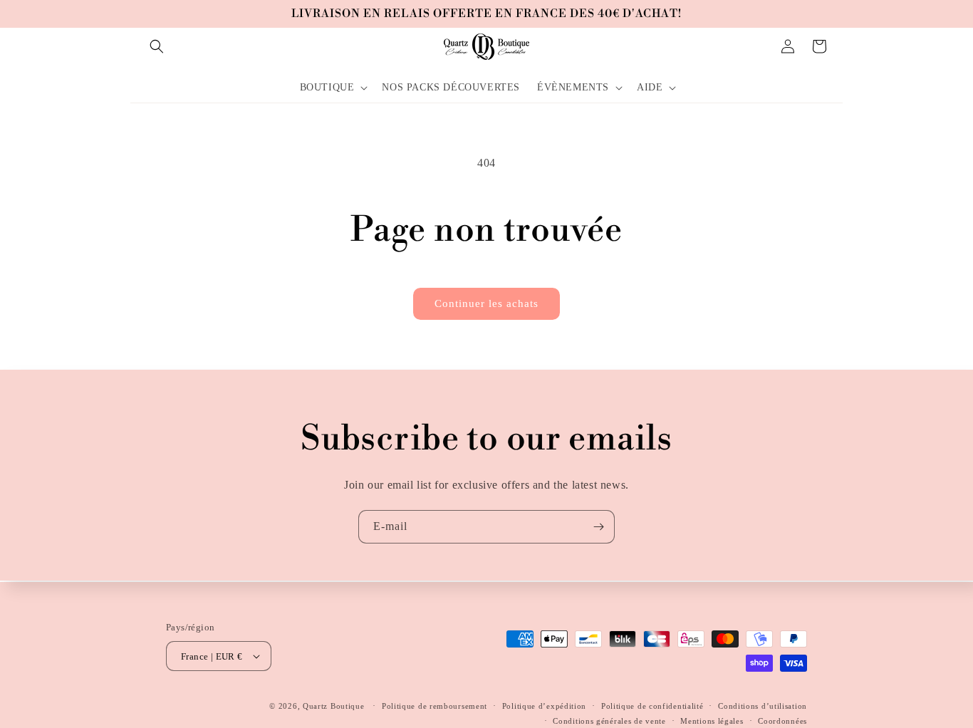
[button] (156, 46)
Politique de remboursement (434, 706)
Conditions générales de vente (609, 720)
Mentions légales (711, 720)
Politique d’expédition (544, 706)
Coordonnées (782, 720)
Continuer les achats (486, 303)
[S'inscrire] (598, 527)
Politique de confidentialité (652, 706)
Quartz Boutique (334, 706)
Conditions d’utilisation (762, 706)
